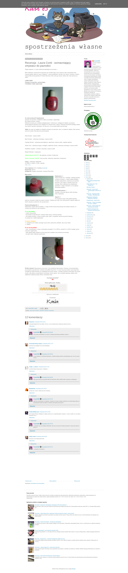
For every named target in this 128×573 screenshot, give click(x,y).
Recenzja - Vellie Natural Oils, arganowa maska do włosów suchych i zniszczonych (54, 513)
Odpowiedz (32, 326)
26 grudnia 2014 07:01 (47, 447)
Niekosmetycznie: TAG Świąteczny (92, 184)
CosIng (29, 164)
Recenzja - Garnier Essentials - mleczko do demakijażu (48, 521)
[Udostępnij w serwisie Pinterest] (47, 308)
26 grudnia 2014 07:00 (47, 399)
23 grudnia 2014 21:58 (44, 411)
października (90, 215)
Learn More (98, 4)
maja (88, 225)
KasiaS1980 (36, 332)
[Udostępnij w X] (44, 308)
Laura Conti (32, 310)
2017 (87, 171)
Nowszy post (28, 481)
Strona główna (52, 481)
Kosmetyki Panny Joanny (35, 343)
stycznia (89, 233)
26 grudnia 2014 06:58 (47, 332)
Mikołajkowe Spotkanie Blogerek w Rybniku (92, 198)
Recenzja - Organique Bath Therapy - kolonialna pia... (93, 194)
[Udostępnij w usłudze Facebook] (46, 308)
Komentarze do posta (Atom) (37, 483)
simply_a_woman (33, 366)
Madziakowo (32, 388)
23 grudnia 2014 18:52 (41, 388)
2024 (87, 162)
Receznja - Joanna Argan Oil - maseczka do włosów (94, 206)
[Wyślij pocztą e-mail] (41, 308)
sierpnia (89, 219)
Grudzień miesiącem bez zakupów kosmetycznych (93, 209)
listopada (89, 212)
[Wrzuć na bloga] (42, 308)
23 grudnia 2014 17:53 (43, 366)
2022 (87, 167)
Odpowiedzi (33, 329)
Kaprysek (31, 321)
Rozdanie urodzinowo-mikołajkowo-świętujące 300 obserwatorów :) (51, 505)
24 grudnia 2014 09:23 (41, 436)
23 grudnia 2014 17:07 (47, 343)
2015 (87, 175)
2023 (87, 165)
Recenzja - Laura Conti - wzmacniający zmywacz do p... (94, 190)
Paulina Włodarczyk (34, 411)
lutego (88, 231)
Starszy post (77, 481)
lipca (88, 221)
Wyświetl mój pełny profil (90, 100)
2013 (87, 235)
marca (88, 229)
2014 (87, 177)
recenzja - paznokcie (39, 310)
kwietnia (89, 227)
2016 (87, 173)
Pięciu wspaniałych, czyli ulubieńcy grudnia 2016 (46, 530)
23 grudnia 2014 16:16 (40, 321)
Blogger (73, 568)
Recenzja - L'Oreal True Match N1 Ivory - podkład (94, 203)
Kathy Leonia (32, 436)
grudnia (89, 178)
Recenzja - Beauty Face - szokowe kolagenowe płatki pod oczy (50, 538)
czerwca (89, 223)
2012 (87, 237)
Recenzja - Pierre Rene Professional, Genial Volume (47, 555)
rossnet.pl (44, 168)
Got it (105, 4)
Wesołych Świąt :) (91, 187)
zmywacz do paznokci (49, 310)
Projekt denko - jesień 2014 (93, 200)
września (89, 217)
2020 (87, 169)
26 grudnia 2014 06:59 (47, 377)
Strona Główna (28, 54)
